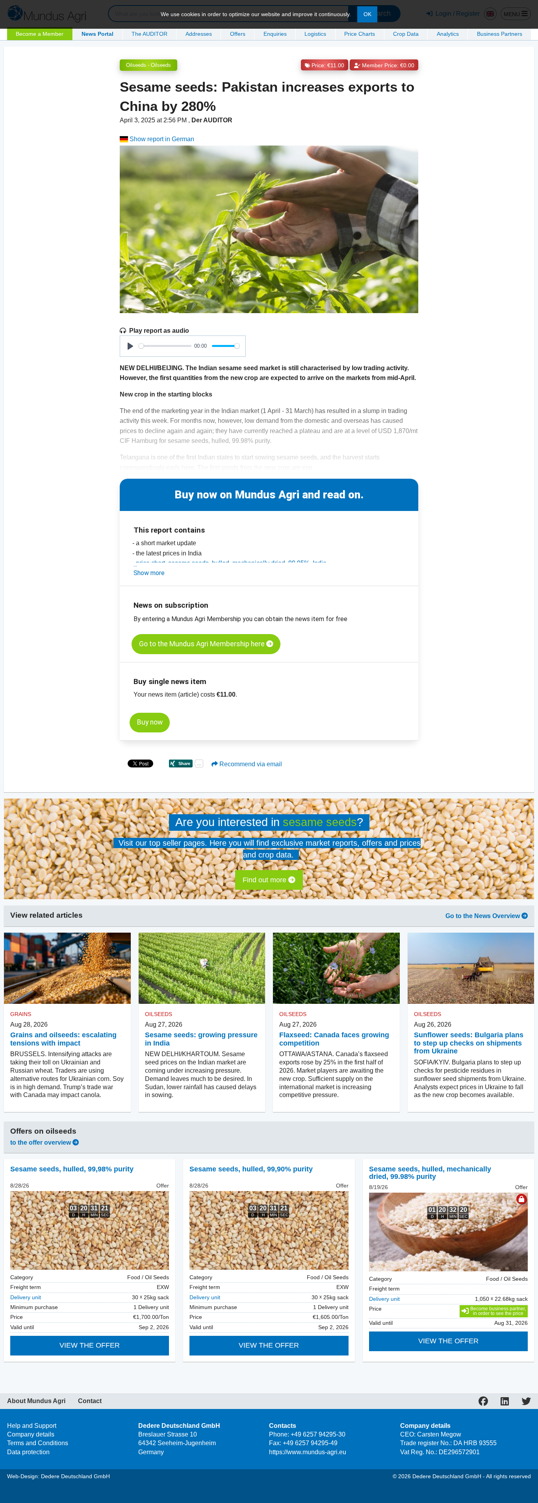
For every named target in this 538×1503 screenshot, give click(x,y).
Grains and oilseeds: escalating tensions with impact (63, 1039)
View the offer (89, 1345)
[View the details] (89, 1230)
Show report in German (161, 139)
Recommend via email (250, 764)
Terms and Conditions (37, 1443)
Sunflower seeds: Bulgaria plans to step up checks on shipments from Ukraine (468, 1043)
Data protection (28, 1452)
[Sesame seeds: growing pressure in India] (202, 968)
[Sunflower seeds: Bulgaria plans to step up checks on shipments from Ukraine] (471, 968)
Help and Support (31, 1425)
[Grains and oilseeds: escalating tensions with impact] (67, 968)
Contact (90, 1401)
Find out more (265, 880)
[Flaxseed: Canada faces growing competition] (336, 968)
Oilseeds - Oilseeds (148, 65)
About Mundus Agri (36, 1401)
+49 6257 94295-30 (318, 1434)
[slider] (165, 346)
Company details (30, 1434)
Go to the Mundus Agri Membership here (202, 644)
